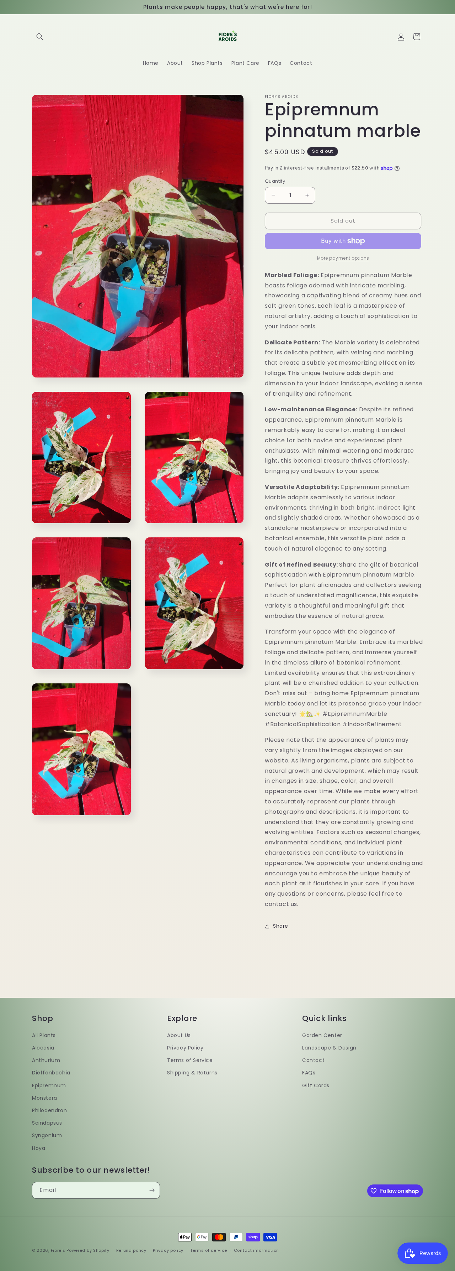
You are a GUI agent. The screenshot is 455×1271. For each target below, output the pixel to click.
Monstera (44, 1097)
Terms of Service (190, 1060)
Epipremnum (49, 1085)
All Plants (44, 1035)
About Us (179, 1035)
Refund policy (131, 1250)
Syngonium (47, 1135)
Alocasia (43, 1047)
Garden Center (322, 1035)
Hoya (38, 1148)
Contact (313, 1060)
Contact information (256, 1250)
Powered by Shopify (87, 1250)
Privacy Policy (185, 1047)
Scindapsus (47, 1122)
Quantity (275, 181)
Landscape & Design (329, 1047)
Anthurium (46, 1060)
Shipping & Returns (192, 1072)
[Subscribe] (152, 1190)
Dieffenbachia (51, 1072)
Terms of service (208, 1250)
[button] (40, 37)
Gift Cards (316, 1085)
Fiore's (58, 1250)
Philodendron (49, 1110)
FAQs (308, 1072)
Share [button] (280, 925)
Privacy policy (168, 1250)
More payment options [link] (343, 258)
